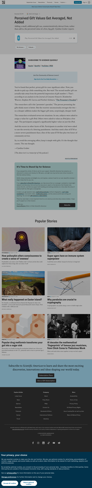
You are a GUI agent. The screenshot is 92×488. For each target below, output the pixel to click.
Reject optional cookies (28, 483)
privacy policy (12, 473)
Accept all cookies (9, 483)
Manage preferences (9, 477)
